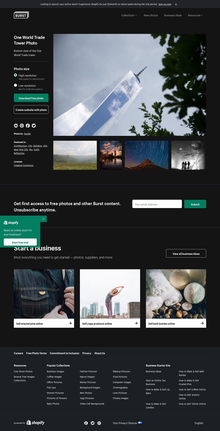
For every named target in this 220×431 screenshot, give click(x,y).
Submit (195, 204)
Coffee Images (54, 376)
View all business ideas (186, 253)
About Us (99, 353)
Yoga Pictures (87, 398)
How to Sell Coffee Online (192, 389)
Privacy (86, 353)
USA (45, 145)
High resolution (28, 75)
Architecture (20, 145)
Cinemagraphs (120, 387)
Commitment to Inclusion (64, 353)
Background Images (90, 387)
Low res (87, 166)
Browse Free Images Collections (24, 378)
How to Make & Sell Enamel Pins (189, 382)
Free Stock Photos (23, 371)
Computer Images (122, 382)
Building (37, 145)
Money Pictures (88, 382)
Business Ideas (153, 371)
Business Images (55, 371)
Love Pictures (120, 392)
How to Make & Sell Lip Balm (158, 391)
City (30, 145)
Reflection (19, 153)
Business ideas (173, 15)
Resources (194, 15)
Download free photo (31, 98)
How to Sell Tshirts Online (192, 403)
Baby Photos (53, 403)
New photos (151, 15)
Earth (36, 149)
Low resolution (27, 85)
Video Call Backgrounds (92, 403)
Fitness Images (120, 398)
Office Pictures (54, 382)
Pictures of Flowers (57, 398)
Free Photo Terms (36, 353)
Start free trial (20, 242)
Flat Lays (51, 387)
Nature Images (87, 376)
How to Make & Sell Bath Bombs (191, 373)
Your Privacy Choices (125, 423)
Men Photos (86, 392)
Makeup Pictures (121, 371)
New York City (21, 149)
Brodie (27, 133)
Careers (18, 353)
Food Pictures (120, 376)
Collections (127, 15)
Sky (31, 149)
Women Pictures (55, 392)
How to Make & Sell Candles (156, 405)
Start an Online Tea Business (155, 382)
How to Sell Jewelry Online (189, 396)
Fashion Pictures (88, 371)
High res (74, 166)
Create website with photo (31, 109)
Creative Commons (23, 165)
